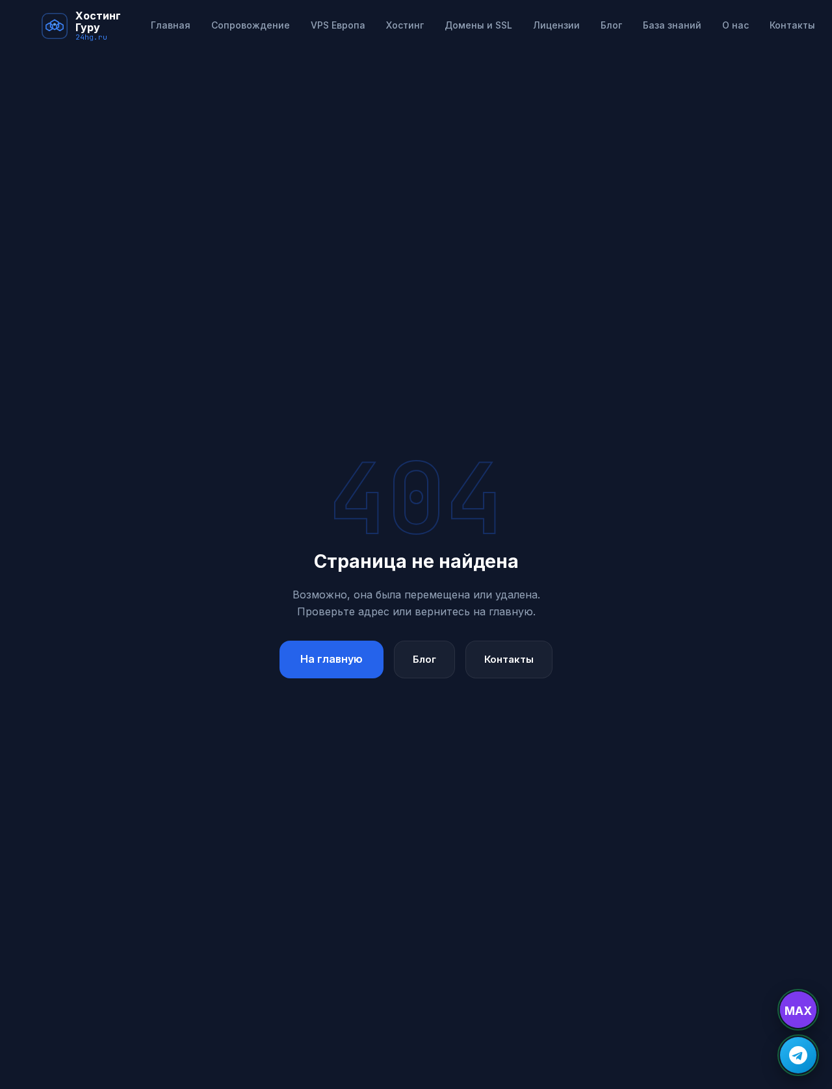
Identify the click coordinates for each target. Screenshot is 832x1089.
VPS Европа (338, 25)
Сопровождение (250, 25)
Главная (170, 25)
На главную (331, 658)
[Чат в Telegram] (798, 1055)
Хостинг (405, 25)
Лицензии (556, 25)
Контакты (792, 25)
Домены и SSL (478, 25)
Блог (611, 25)
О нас (735, 25)
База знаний (672, 25)
